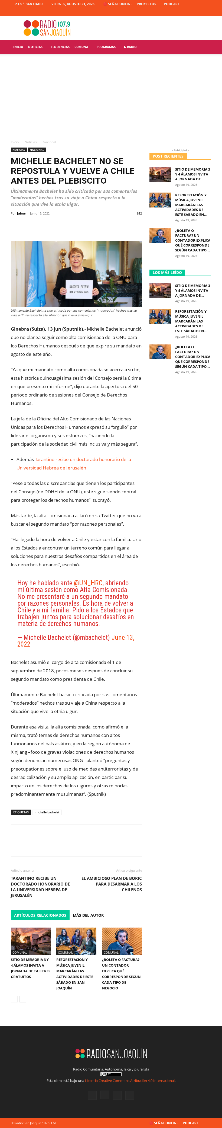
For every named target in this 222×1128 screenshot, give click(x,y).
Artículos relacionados (40, 915)
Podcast (171, 4)
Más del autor (88, 915)
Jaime (21, 213)
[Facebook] (180, 12)
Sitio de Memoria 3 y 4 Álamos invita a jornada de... (192, 174)
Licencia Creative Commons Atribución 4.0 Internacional (130, 1080)
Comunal (19, 952)
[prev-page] (14, 999)
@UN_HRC (88, 583)
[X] (198, 12)
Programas (106, 47)
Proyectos (146, 4)
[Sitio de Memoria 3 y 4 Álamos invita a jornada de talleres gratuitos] (31, 941)
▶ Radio (130, 47)
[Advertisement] (111, 99)
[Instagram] (189, 12)
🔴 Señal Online (117, 4)
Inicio (18, 47)
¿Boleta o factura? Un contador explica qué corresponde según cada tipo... (192, 240)
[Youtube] (207, 12)
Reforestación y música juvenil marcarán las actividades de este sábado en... (191, 205)
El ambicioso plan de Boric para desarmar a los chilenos (111, 883)
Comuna (81, 47)
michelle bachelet (47, 812)
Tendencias (60, 47)
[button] (204, 47)
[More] (136, 225)
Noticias (35, 47)
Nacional (37, 150)
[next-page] (22, 999)
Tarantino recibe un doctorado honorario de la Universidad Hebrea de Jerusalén (40, 886)
